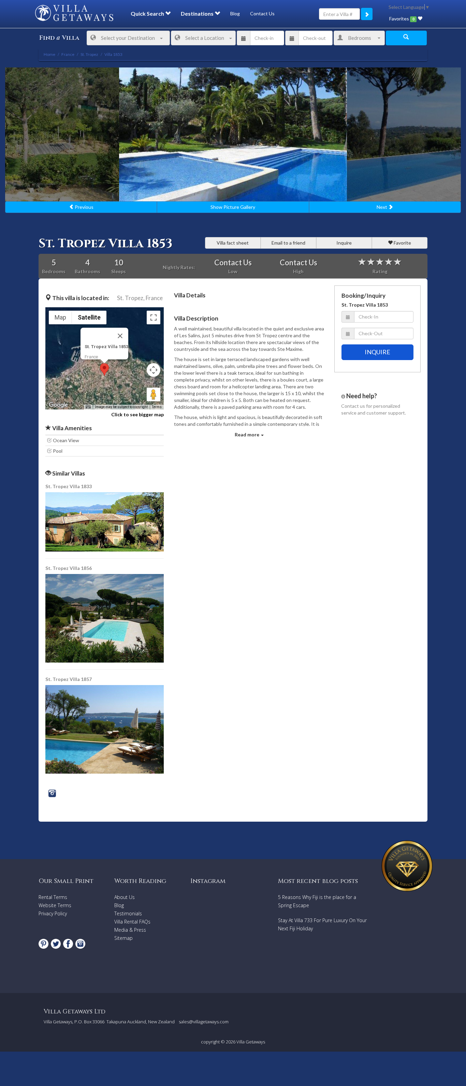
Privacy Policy (53, 913)
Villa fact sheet (233, 243)
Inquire (344, 243)
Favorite (402, 243)
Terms (157, 407)
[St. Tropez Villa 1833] (105, 521)
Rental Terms (53, 897)
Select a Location (204, 38)
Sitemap (123, 938)
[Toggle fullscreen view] (153, 317)
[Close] (120, 336)
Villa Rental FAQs (132, 921)
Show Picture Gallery (232, 207)
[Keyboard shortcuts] (88, 407)
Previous (83, 207)
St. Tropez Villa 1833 (68, 486)
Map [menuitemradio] (60, 317)
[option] (233, 134)
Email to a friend (288, 243)
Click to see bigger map (137, 414)
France (154, 297)
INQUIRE (377, 352)
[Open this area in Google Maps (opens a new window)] (58, 405)
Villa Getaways (250, 1042)
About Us (124, 897)
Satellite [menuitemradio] (89, 317)
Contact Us (262, 13)
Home (49, 54)
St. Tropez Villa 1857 (68, 679)
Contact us (353, 406)
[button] (104, 369)
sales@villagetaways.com (204, 1022)
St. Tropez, (131, 297)
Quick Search (148, 13)
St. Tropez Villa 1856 (68, 568)
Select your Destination (128, 38)
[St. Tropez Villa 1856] (105, 617)
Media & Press (130, 930)
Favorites (401, 18)
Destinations (198, 13)
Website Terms (55, 905)
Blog (235, 13)
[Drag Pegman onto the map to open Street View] (153, 394)
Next (382, 207)
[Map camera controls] (153, 370)
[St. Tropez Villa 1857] (104, 728)
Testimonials (128, 913)
